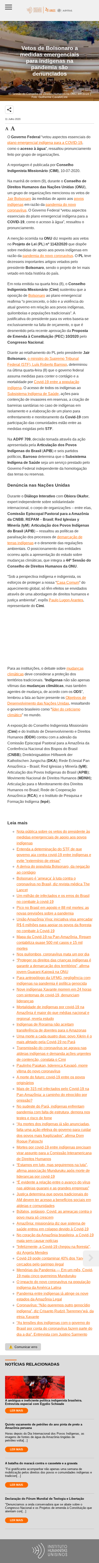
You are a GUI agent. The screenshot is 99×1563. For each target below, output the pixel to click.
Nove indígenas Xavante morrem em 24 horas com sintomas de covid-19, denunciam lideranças (54, 995)
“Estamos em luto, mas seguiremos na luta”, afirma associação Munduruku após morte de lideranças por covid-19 (53, 1170)
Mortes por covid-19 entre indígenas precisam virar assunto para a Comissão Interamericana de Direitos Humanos (54, 1153)
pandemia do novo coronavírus (48, 256)
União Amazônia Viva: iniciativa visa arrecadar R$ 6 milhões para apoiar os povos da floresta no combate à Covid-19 (55, 925)
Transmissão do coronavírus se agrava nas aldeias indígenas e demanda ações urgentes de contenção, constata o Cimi (54, 1053)
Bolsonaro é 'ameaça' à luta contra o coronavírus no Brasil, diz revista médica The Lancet (53, 884)
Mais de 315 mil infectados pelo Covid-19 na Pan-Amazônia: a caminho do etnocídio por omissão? (53, 1094)
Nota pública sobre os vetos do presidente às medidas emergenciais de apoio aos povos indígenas (53, 837)
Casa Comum (68, 582)
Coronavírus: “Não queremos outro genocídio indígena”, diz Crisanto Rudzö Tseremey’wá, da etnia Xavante (55, 1311)
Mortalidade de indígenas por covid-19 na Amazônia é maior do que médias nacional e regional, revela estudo (53, 1013)
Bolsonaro (36, 295)
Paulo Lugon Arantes (66, 600)
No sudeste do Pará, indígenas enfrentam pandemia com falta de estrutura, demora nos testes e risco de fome (53, 1112)
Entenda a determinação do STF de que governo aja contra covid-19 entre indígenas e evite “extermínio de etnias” (54, 855)
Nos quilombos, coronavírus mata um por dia (53, 954)
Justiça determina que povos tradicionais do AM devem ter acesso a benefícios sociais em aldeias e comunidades (54, 1200)
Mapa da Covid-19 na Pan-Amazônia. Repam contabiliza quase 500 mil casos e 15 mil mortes (54, 942)
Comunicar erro (23, 1347)
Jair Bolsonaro (19, 199)
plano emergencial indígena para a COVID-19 (44, 143)
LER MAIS (16, 1410)
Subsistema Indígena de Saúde (33, 394)
